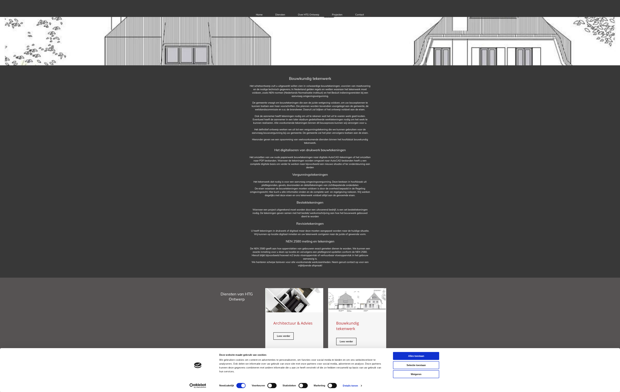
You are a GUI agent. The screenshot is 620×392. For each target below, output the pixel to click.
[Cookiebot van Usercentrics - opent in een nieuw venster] (198, 385)
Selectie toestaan (416, 365)
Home (259, 14)
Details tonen (350, 385)
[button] (283, 336)
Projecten (337, 14)
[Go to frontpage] (310, 6)
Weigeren (416, 374)
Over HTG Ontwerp (308, 14)
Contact (359, 14)
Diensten (280, 14)
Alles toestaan (416, 356)
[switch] (272, 385)
